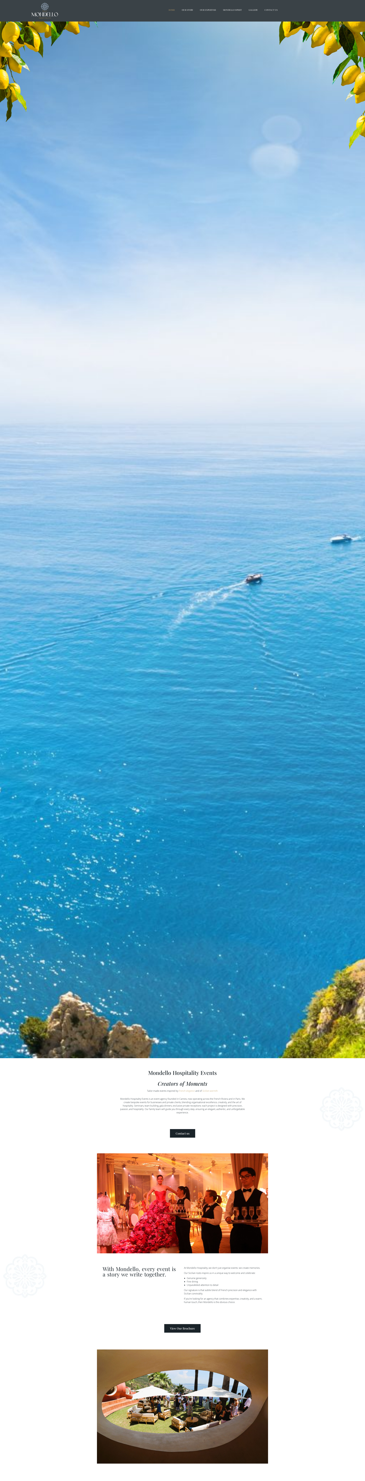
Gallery (253, 10)
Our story (187, 10)
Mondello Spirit (232, 10)
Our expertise (208, 10)
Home (172, 10)
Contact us (271, 10)
